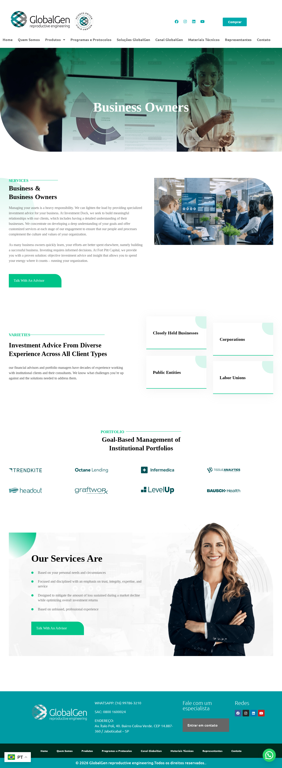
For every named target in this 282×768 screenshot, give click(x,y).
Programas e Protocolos (90, 39)
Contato (264, 39)
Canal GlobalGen (169, 39)
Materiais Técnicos (204, 39)
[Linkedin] (193, 21)
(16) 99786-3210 (128, 703)
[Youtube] (202, 21)
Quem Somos (29, 39)
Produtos (53, 39)
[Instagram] (185, 21)
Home (8, 39)
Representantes (238, 39)
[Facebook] (176, 21)
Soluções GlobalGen (133, 39)
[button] (268, 712)
